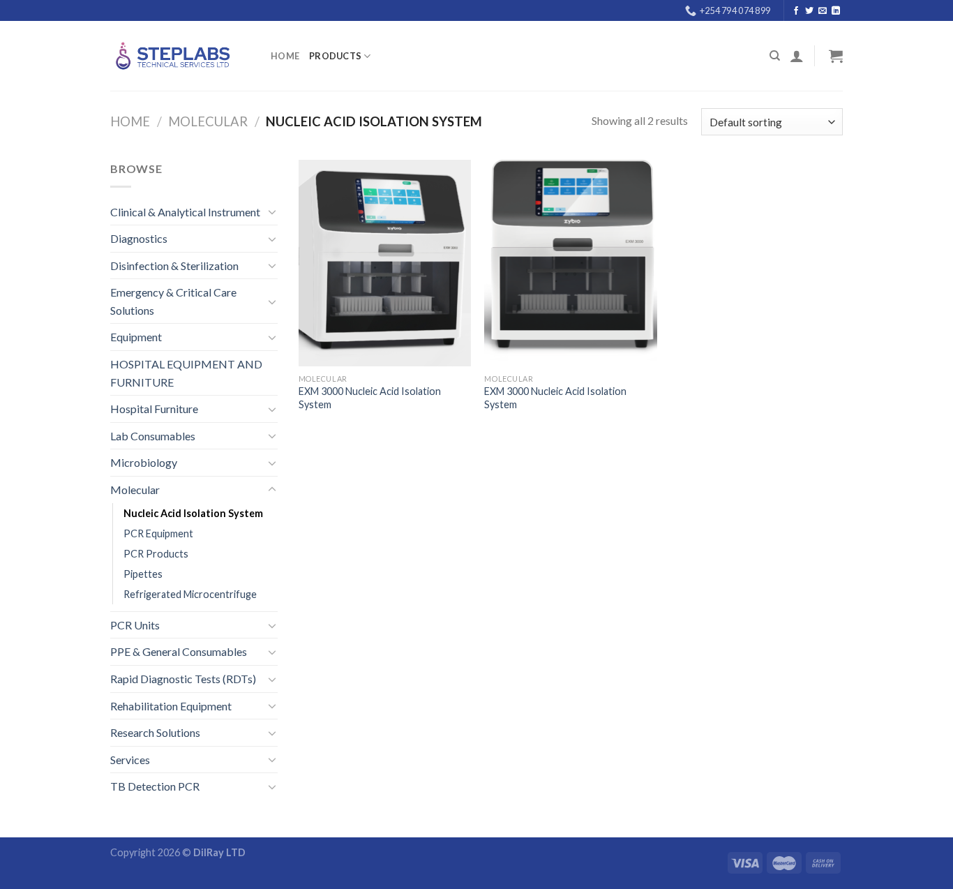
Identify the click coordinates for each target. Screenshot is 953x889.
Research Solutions (155, 732)
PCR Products (155, 554)
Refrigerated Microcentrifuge (190, 594)
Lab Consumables (152, 435)
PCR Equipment (158, 533)
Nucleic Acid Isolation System (193, 513)
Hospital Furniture (154, 408)
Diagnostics (138, 238)
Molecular (208, 121)
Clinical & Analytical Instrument (185, 211)
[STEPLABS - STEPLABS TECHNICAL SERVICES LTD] (180, 56)
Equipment (136, 336)
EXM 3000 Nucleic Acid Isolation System (370, 397)
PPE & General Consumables (178, 651)
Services (130, 759)
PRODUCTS (335, 55)
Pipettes (143, 574)
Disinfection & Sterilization (174, 265)
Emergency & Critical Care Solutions (173, 301)
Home (285, 55)
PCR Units (135, 625)
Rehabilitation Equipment (171, 705)
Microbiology (143, 462)
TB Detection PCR (155, 786)
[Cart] (834, 55)
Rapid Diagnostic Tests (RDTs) (183, 678)
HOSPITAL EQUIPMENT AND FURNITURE (186, 373)
